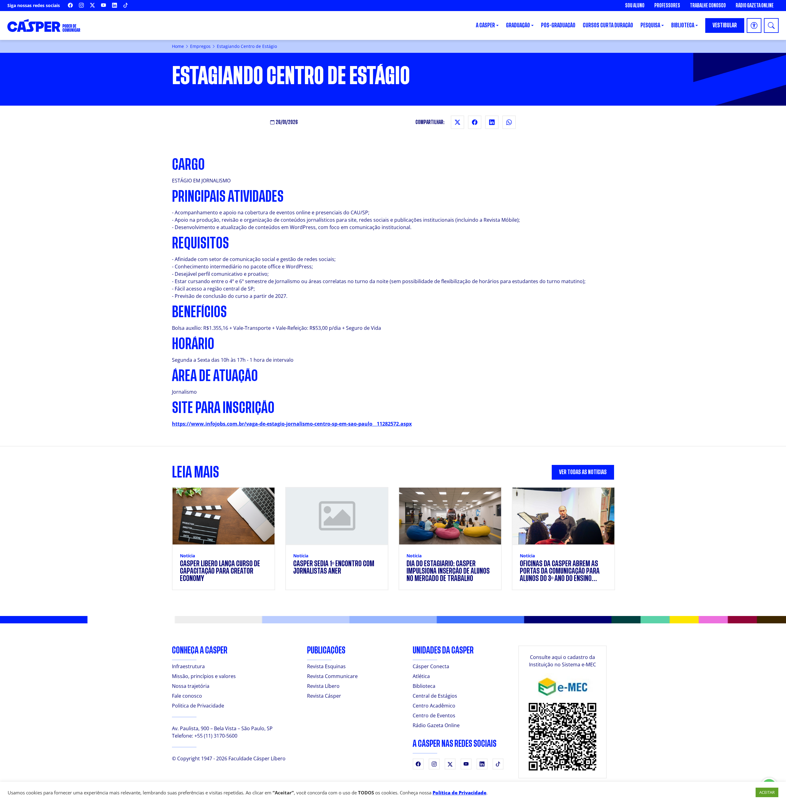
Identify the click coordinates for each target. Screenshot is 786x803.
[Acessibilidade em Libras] (754, 25)
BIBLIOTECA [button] (682, 25)
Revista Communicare (332, 676)
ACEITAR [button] (767, 792)
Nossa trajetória (190, 686)
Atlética (421, 676)
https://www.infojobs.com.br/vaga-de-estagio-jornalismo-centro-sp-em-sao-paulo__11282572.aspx (292, 423)
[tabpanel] (393, 542)
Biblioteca (424, 686)
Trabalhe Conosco (708, 5)
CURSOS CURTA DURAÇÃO (608, 25)
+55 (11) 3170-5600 (215, 735)
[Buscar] (771, 25)
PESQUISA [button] (650, 25)
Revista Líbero (323, 686)
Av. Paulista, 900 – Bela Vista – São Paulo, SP (222, 728)
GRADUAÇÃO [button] (518, 25)
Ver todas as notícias (583, 472)
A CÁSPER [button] (485, 25)
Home (178, 46)
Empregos (200, 46)
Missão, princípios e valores (204, 676)
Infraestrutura (188, 666)
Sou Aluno (634, 5)
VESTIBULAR (725, 25)
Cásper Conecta (431, 666)
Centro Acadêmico (434, 705)
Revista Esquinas (326, 666)
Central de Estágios (435, 695)
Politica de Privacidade (198, 705)
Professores (667, 5)
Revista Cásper (324, 695)
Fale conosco (187, 695)
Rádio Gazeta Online (755, 5)
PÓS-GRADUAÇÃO (558, 25)
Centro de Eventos (434, 715)
